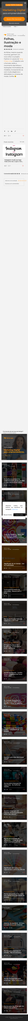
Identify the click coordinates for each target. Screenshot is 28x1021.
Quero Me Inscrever (14, 19)
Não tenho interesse (14, 23)
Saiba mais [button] (15, 509)
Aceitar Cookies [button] (19, 514)
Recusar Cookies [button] (8, 514)
